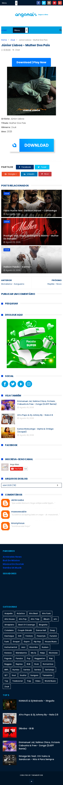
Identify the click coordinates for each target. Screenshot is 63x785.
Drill (19, 636)
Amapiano (9, 624)
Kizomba (34, 647)
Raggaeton (40, 658)
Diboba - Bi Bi (26, 728)
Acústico (21, 613)
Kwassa (8, 653)
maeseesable (18, 511)
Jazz (23, 647)
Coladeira (9, 630)
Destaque (9, 636)
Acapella (8, 613)
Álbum (46, 619)
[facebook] (38, 3)
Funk (6, 641)
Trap (29, 681)
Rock (36, 664)
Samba (26, 669)
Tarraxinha (47, 675)
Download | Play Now (31, 62)
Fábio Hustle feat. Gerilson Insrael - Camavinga (30, 210)
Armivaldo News (12, 556)
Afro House (9, 619)
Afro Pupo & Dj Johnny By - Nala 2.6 (35, 415)
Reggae (8, 664)
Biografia (43, 624)
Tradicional (17, 681)
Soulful (23, 675)
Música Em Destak (13, 564)
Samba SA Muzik (12, 567)
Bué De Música (11, 560)
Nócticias (53, 653)
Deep (52, 630)
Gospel (16, 641)
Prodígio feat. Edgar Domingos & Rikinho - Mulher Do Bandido (31, 237)
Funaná (53, 636)
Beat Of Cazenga (26, 624)
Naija (42, 653)
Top (6, 681)
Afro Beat (33, 613)
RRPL (6, 669)
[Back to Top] (31, 781)
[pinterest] (54, 3)
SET (6, 675)
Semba (37, 669)
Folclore (29, 636)
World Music (50, 681)
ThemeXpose (37, 775)
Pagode (8, 658)
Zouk (13, 40)
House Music (51, 641)
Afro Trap (35, 619)
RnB (28, 664)
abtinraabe (17, 500)
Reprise (19, 664)
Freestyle (41, 636)
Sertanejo (49, 669)
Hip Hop (37, 641)
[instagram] (49, 3)
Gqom (27, 641)
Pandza (19, 658)
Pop (28, 658)
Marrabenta (21, 653)
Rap (51, 658)
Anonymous (17, 523)
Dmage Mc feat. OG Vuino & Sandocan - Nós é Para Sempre (36, 758)
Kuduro (45, 647)
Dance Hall (41, 630)
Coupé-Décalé (25, 630)
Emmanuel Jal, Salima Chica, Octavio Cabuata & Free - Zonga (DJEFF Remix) (37, 403)
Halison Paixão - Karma (17, 266)
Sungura (34, 675)
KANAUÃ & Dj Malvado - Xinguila (36, 700)
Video (38, 681)
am (55, 619)
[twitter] (44, 3)
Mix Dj (33, 653)
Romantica (48, 664)
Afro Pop (23, 619)
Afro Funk (46, 613)
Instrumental (10, 647)
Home (4, 30)
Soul (14, 675)
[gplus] (60, 3)
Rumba (16, 669)
